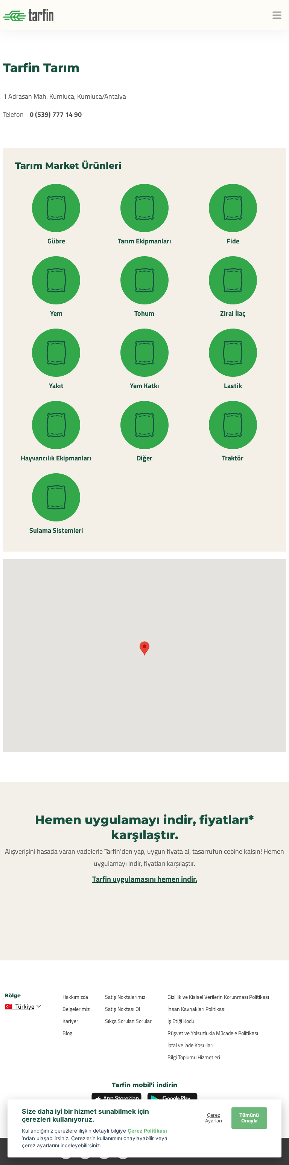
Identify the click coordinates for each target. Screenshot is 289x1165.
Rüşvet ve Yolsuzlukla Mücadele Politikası (212, 1033)
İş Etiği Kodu (180, 1021)
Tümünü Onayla (249, 1118)
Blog (67, 1033)
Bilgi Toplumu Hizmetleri (193, 1057)
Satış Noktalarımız (125, 997)
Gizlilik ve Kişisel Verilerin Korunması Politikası (218, 997)
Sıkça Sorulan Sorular (128, 1021)
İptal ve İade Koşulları (190, 1045)
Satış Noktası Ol (122, 1009)
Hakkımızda (75, 997)
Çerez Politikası (147, 1131)
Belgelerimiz (76, 1009)
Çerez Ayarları (213, 1118)
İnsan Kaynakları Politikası (196, 1009)
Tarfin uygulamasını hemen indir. (144, 879)
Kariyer (70, 1021)
